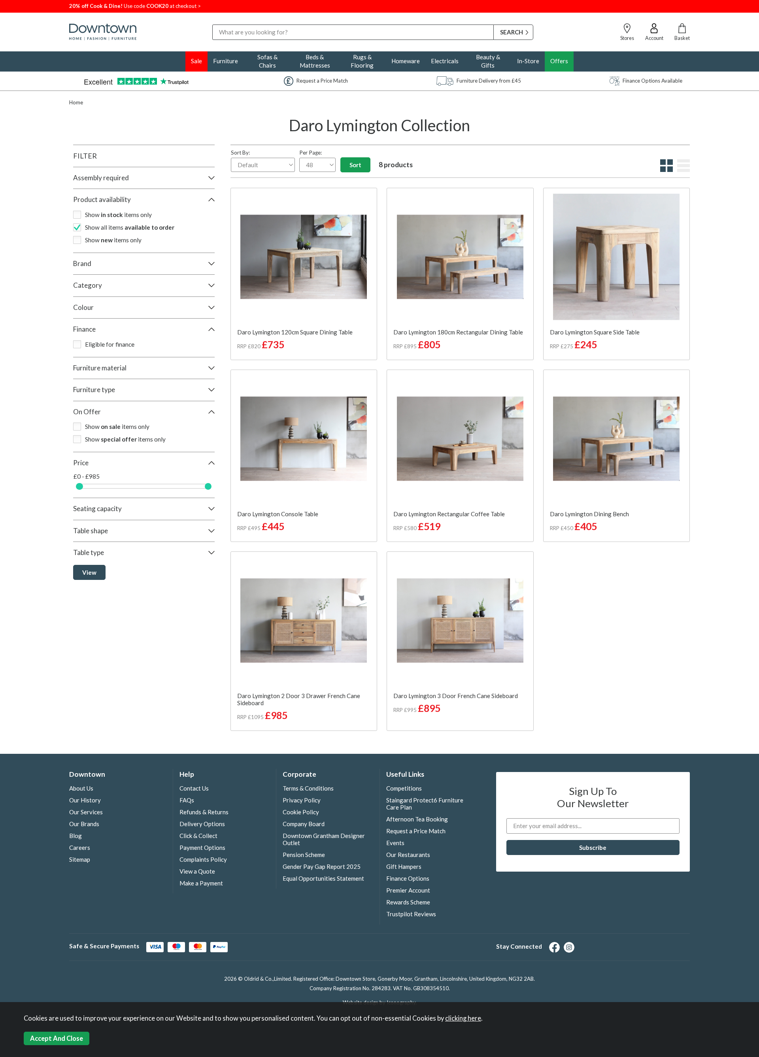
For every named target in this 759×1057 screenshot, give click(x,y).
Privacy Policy (302, 800)
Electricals (445, 60)
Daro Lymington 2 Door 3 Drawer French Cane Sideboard (298, 699)
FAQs (186, 800)
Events (395, 842)
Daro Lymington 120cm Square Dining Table (295, 332)
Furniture (225, 60)
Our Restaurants (408, 854)
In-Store (528, 60)
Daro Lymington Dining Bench (589, 513)
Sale (196, 60)
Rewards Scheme (408, 902)
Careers (79, 847)
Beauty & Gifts (488, 61)
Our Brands (84, 823)
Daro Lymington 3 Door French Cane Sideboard (455, 695)
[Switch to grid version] (665, 169)
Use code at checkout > (135, 6)
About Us (81, 788)
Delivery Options (202, 823)
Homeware (405, 60)
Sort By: (240, 152)
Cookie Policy (301, 811)
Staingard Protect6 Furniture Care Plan (424, 804)
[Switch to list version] (682, 169)
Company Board (304, 823)
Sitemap (79, 859)
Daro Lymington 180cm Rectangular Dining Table (458, 332)
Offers (559, 60)
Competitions (404, 788)
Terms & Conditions (308, 788)
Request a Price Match (416, 830)
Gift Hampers (403, 866)
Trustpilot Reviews (411, 913)
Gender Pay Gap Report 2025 (322, 866)
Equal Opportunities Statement (323, 878)
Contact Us (194, 788)
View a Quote (197, 871)
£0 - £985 (87, 476)
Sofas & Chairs (267, 61)
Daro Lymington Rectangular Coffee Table (449, 513)
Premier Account (408, 890)
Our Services (86, 811)
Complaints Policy (203, 859)
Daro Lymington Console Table (277, 513)
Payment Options (202, 847)
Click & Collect (198, 835)
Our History (85, 800)
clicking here (463, 1018)
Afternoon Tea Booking (417, 819)
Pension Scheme (304, 854)
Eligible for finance (109, 344)
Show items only (118, 214)
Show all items (129, 227)
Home (76, 102)
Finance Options (407, 878)
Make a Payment (201, 883)
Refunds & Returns (203, 811)
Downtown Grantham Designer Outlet (324, 839)
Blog (75, 835)
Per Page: (310, 152)
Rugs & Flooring (362, 61)
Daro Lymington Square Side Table (595, 332)
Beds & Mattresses (315, 61)
